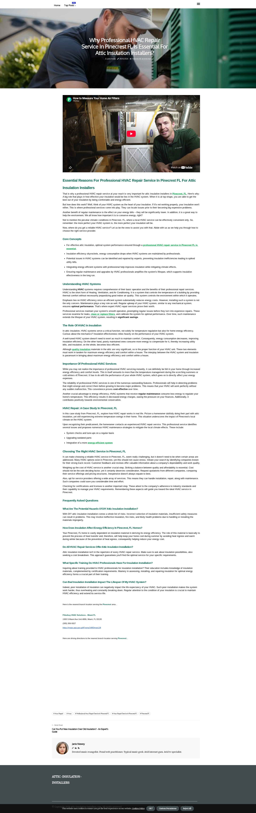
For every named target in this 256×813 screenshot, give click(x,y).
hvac (70, 714)
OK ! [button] (150, 808)
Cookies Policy (138, 808)
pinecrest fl (145, 714)
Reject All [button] (187, 808)
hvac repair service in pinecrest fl (125, 714)
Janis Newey (111, 59)
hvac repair (59, 714)
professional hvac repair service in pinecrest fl (93, 714)
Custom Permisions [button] (167, 808)
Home (57, 5)
